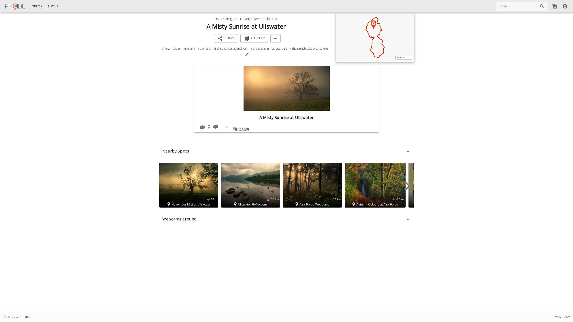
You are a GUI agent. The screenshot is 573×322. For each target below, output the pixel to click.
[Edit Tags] (247, 54)
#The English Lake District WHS (309, 49)
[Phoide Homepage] (15, 6)
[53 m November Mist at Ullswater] (189, 184)
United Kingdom (226, 19)
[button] (286, 151)
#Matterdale (279, 49)
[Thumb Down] (215, 127)
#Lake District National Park (230, 49)
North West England (259, 19)
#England (189, 49)
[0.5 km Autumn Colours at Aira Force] (376, 184)
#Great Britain (260, 49)
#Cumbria (204, 49)
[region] (375, 37)
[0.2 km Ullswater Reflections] (251, 184)
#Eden (177, 49)
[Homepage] (15, 6)
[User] (565, 6)
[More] (275, 38)
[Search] (542, 6)
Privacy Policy (561, 317)
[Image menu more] (226, 127)
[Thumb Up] (202, 127)
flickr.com (241, 128)
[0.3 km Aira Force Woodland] (313, 184)
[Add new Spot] (554, 6)
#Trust (166, 49)
